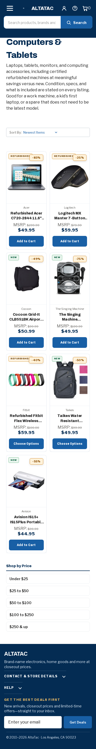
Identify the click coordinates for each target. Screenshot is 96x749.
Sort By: (15, 132)
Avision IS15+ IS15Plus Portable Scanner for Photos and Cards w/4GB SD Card (26, 520)
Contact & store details (31, 676)
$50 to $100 (20, 603)
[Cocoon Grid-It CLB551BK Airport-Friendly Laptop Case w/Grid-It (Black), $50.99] (26, 278)
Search (80, 22)
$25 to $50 (19, 591)
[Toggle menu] (10, 8)
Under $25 (18, 579)
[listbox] (41, 132)
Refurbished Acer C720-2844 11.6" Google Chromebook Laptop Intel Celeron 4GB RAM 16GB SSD (26, 216)
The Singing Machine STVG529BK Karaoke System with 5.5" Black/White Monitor (69, 317)
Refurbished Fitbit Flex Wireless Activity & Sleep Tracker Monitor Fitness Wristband (26, 418)
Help (9, 688)
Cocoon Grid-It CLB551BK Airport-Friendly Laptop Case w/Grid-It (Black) (26, 317)
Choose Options (26, 444)
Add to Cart (26, 241)
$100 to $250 (21, 615)
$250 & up (18, 627)
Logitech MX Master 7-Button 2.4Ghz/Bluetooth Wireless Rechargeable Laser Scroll (69, 216)
